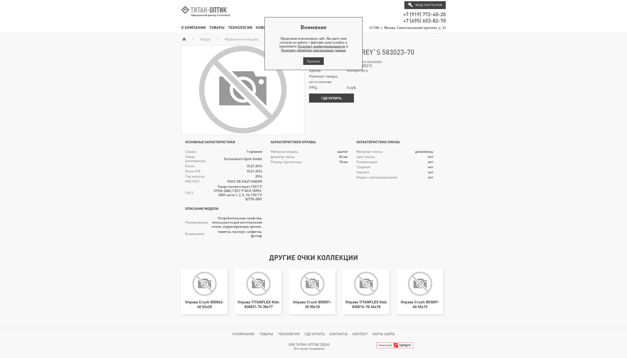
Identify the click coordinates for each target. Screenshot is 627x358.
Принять (313, 61)
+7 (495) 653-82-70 (424, 20)
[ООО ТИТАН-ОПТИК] (205, 19)
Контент (360, 334)
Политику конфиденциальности (321, 46)
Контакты (339, 334)
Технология (240, 27)
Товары (217, 27)
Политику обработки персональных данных (313, 50)
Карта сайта (384, 334)
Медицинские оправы (241, 39)
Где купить (331, 98)
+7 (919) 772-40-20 (424, 14)
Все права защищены (309, 348)
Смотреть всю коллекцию (364, 61)
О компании (193, 27)
